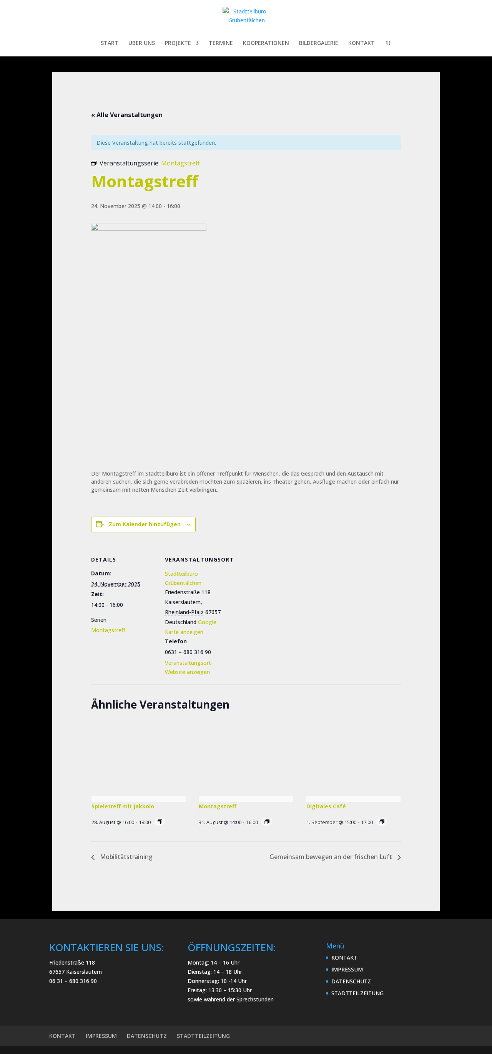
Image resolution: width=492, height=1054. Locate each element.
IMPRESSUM (347, 969)
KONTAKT (361, 43)
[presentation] (138, 760)
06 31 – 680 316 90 (73, 981)
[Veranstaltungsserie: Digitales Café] (381, 821)
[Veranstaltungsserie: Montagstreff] (266, 821)
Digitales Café (326, 806)
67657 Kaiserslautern (75, 971)
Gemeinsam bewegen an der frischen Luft (331, 856)
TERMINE (221, 43)
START (109, 43)
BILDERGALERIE (318, 43)
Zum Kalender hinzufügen (145, 524)
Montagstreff (108, 630)
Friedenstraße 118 (72, 962)
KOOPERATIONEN (266, 43)
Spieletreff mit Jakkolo (122, 806)
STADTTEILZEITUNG (357, 993)
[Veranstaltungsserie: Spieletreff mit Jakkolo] (159, 821)
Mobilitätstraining (125, 856)
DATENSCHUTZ (351, 981)
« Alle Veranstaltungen (127, 115)
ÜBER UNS (141, 43)
